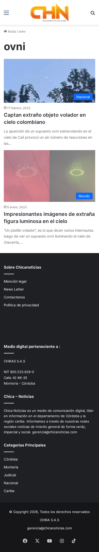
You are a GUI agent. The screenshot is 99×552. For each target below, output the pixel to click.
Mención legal (15, 281)
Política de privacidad (21, 305)
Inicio (11, 31)
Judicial (10, 475)
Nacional (11, 483)
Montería (11, 467)
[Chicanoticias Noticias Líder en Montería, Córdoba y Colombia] (49, 12)
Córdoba (11, 459)
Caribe (9, 491)
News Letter (14, 289)
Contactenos (14, 297)
